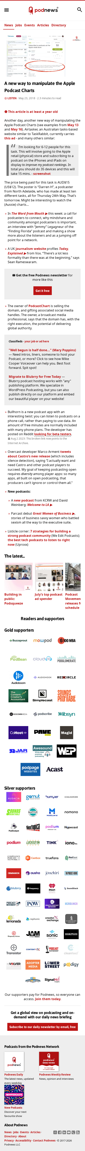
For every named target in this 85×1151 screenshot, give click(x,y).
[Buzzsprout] (18, 648)
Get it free (43, 290)
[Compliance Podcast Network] (13, 864)
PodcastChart (39, 306)
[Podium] (52, 833)
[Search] (79, 12)
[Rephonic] (32, 925)
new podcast (24, 500)
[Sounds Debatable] (13, 818)
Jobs (18, 25)
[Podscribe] (42, 722)
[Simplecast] (42, 703)
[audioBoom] (18, 685)
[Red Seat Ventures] (71, 864)
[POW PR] (32, 910)
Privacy (9, 1140)
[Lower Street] (52, 971)
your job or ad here (37, 341)
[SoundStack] (71, 894)
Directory (58, 25)
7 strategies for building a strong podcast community (39, 533)
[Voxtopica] (32, 833)
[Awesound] (42, 759)
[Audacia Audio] (13, 803)
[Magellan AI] (52, 818)
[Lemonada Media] (13, 925)
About (22, 1136)
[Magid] (67, 740)
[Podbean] (18, 667)
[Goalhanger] (71, 803)
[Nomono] (71, 818)
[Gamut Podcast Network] (32, 803)
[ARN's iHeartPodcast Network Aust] (52, 894)
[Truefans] (52, 864)
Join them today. (48, 999)
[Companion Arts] (13, 879)
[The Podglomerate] (67, 667)
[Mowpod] (42, 648)
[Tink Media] (52, 849)
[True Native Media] (32, 818)
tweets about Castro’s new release (39, 453)
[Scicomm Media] (18, 722)
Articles (43, 25)
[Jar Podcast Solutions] (18, 759)
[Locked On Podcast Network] (32, 849)
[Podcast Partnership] (52, 955)
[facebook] (60, 1133)
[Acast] (54, 777)
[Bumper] (52, 803)
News (8, 25)
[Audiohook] (42, 685)
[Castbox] (32, 864)
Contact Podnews (44, 1140)
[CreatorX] (52, 925)
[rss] (78, 1133)
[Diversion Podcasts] (71, 925)
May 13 (72, 125)
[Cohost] (18, 740)
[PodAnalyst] (13, 833)
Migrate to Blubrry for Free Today (35, 376)
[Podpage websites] (30, 777)
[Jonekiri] (52, 879)
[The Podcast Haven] (71, 879)
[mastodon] (55, 1133)
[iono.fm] (71, 849)
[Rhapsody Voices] (13, 940)
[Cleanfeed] (71, 955)
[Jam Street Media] (32, 940)
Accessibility (23, 1140)
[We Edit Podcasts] (67, 759)
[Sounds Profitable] (67, 703)
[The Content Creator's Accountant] (18, 703)
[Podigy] (71, 971)
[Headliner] (71, 910)
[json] (74, 1133)
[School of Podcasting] (32, 986)
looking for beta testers (52, 434)
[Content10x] (32, 955)
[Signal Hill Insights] (52, 986)
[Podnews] (31, 11)
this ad (9, 138)
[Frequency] (32, 894)
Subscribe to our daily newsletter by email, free (42, 1027)
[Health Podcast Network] (52, 910)
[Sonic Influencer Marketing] (52, 940)
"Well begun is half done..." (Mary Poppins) (42, 350)
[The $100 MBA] (67, 648)
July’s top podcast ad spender (48, 596)
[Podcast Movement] (13, 910)
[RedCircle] (67, 685)
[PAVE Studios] (42, 740)
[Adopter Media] (32, 971)
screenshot (42, 173)
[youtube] (69, 1133)
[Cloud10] (42, 667)
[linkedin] (64, 1133)
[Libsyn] (67, 722)
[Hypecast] (71, 833)
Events (29, 25)
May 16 (16, 129)
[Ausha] (32, 879)
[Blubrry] (13, 894)
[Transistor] (13, 955)
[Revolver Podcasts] (13, 971)
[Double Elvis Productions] (71, 940)
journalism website (31, 249)
